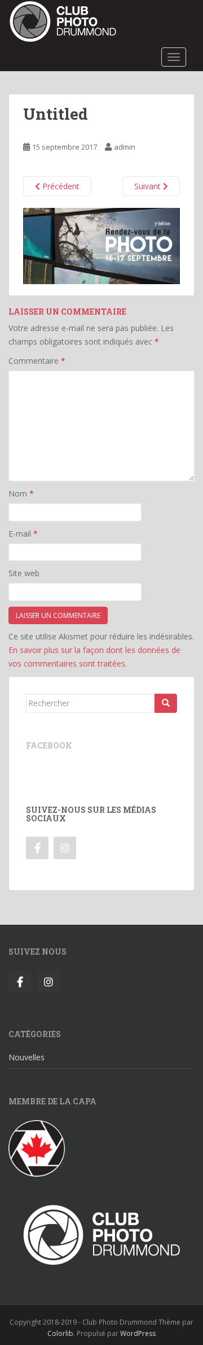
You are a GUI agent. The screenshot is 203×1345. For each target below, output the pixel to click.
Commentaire (36, 360)
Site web (23, 573)
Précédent (60, 186)
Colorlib (60, 1333)
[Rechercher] (166, 703)
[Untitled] (101, 245)
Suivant (148, 186)
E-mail (23, 533)
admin (124, 147)
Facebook (49, 745)
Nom (21, 493)
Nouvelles (26, 1057)
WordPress (138, 1333)
